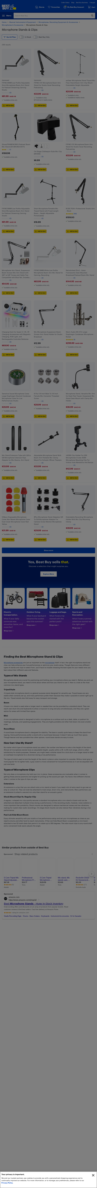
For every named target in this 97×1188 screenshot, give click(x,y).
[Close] (93, 1175)
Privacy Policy (7, 1183)
